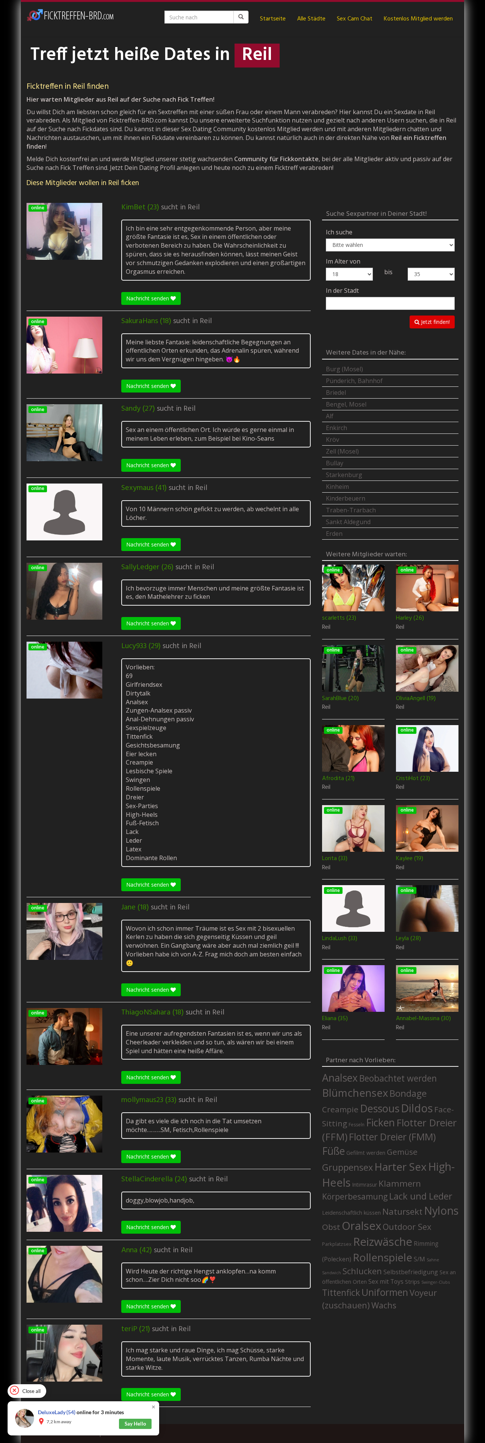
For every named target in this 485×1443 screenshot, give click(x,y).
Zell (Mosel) (342, 451)
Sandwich (331, 1272)
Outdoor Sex (407, 1226)
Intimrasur (364, 1184)
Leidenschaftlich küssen (351, 1212)
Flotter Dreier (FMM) (392, 1136)
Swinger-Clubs (435, 1282)
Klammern (400, 1183)
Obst (331, 1227)
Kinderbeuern (345, 498)
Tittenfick (341, 1293)
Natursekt (402, 1211)
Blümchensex (355, 1093)
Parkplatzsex (337, 1243)
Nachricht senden (148, 298)
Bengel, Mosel (346, 404)
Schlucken (362, 1271)
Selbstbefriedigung (410, 1272)
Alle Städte (311, 19)
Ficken (380, 1122)
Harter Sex (400, 1166)
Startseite (273, 19)
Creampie (340, 1109)
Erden (334, 533)
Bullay (334, 463)
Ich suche (339, 232)
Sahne (433, 1259)
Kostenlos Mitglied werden (418, 19)
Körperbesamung (355, 1196)
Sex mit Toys (386, 1281)
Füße (333, 1151)
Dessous (379, 1108)
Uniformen (384, 1292)
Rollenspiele (382, 1257)
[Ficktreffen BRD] (70, 19)
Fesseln (357, 1124)
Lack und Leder (420, 1196)
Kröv (332, 439)
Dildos (417, 1108)
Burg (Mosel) (344, 369)
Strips (412, 1281)
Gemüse (402, 1151)
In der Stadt (342, 290)
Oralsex (361, 1225)
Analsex (340, 1078)
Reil (194, 207)
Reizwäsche (382, 1241)
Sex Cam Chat (354, 19)
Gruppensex (347, 1167)
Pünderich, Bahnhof (354, 381)
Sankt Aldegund (348, 522)
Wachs (383, 1305)
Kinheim (337, 486)
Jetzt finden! (434, 321)
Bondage (408, 1093)
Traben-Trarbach (351, 510)
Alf (329, 416)
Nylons (441, 1210)
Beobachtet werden (398, 1078)
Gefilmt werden (365, 1152)
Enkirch (336, 428)
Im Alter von (343, 261)
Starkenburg (344, 475)
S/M (419, 1259)
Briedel (336, 392)
